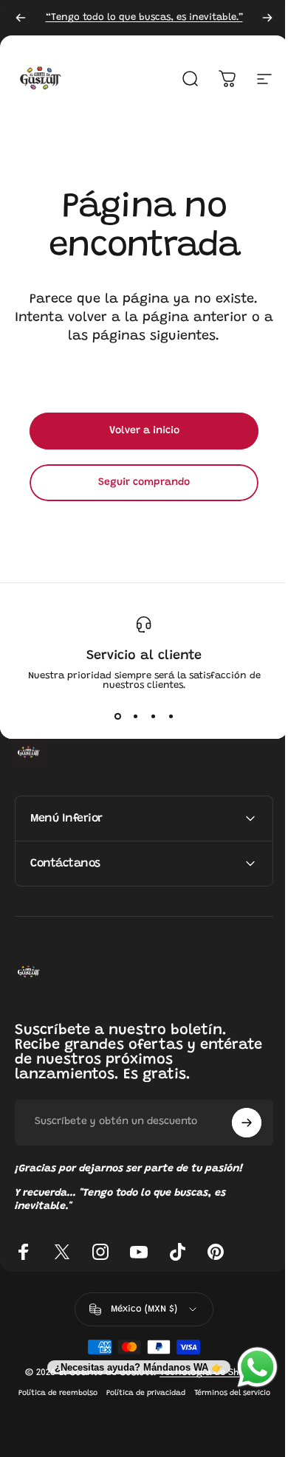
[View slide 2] (135, 717)
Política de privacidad (182, 1393)
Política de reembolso (94, 1393)
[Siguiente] (267, 17)
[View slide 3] (153, 717)
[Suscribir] (235, 1122)
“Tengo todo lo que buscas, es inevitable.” (144, 17)
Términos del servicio (138, 1410)
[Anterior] (20, 17)
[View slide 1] (117, 717)
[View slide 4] (170, 717)
